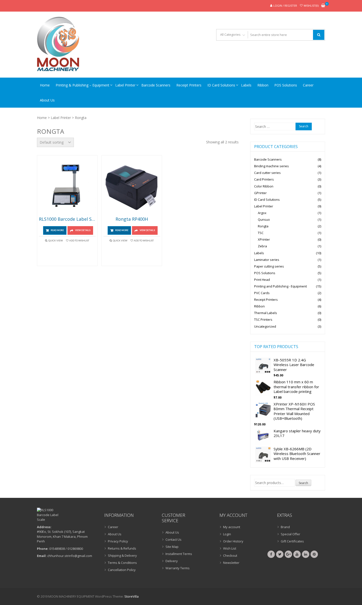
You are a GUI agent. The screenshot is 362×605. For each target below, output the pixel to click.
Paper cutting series (269, 266)
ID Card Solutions (221, 85)
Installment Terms (178, 554)
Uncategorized (265, 326)
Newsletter (231, 562)
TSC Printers (263, 319)
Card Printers (264, 179)
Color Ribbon (263, 186)
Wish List (229, 548)
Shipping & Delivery (122, 555)
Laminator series (266, 259)
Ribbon (262, 85)
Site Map (172, 546)
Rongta (263, 226)
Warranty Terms (177, 568)
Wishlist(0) (311, 5)
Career (308, 85)
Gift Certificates (292, 541)
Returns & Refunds (122, 548)
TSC (260, 233)
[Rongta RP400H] (131, 186)
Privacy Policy (118, 541)
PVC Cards (262, 293)
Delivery (171, 561)
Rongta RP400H (131, 219)
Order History (233, 541)
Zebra (262, 246)
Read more (57, 230)
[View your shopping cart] (323, 5)
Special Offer (290, 534)
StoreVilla (131, 596)
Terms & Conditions (122, 562)
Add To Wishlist (79, 240)
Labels (246, 85)
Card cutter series (267, 172)
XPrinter (264, 239)
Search (303, 483)
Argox (262, 213)
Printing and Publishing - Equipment (280, 286)
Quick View (55, 240)
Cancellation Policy (122, 570)
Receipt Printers (188, 85)
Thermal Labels (265, 313)
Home (45, 85)
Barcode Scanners (155, 85)
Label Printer (125, 85)
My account (231, 527)
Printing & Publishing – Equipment (82, 85)
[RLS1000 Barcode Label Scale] (67, 186)
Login (227, 534)
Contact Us (173, 539)
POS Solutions (285, 85)
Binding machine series (271, 166)
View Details (82, 230)
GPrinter (260, 193)
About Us (47, 100)
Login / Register (285, 5)
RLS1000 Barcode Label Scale (67, 219)
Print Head (262, 279)
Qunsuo (264, 219)
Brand (285, 527)
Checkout (230, 555)
